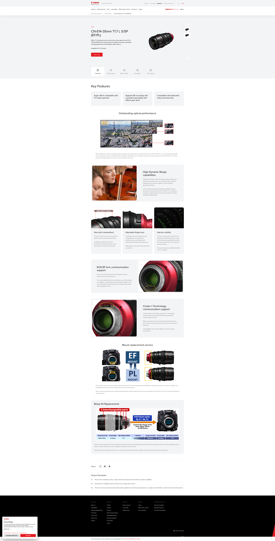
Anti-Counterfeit (142, 510)
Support (182, 9)
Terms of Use (94, 515)
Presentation (110, 520)
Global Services (126, 510)
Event (108, 9)
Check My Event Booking (159, 510)
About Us (93, 505)
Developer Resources (159, 507)
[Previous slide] (187, 58)
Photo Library (151, 73)
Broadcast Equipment (112, 518)
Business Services (101, 9)
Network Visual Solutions (112, 512)
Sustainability (94, 507)
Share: (93, 466)
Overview (98, 73)
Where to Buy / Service (124, 9)
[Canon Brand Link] (95, 3)
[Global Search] (178, 3)
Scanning (109, 507)
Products (93, 9)
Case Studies (114, 9)
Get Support (137, 73)
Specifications (111, 73)
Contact (140, 9)
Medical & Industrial (168, 3)
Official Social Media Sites (97, 510)
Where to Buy (96, 54)
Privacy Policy (94, 518)
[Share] (100, 466)
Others (108, 523)
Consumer (146, 3)
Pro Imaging (153, 3)
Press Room (134, 9)
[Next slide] (187, 24)
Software (109, 510)
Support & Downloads (159, 505)
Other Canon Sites (179, 530)
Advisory (93, 520)
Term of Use (126, 539)
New (92, 26)
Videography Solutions (112, 515)
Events (140, 505)
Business (159, 3)
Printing (108, 505)
